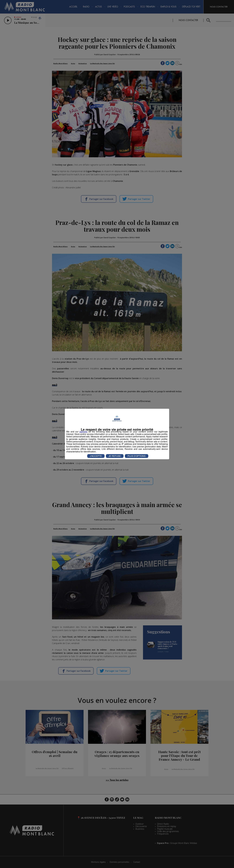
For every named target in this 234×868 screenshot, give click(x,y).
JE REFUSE (115, 456)
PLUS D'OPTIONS (137, 456)
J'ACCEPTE (96, 456)
